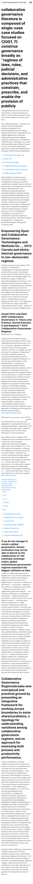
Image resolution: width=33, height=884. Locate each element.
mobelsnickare (6, 489)
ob (5, 495)
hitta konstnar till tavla (8, 487)
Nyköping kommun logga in (14, 517)
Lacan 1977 (8, 159)
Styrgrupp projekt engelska (14, 524)
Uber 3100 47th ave (8, 475)
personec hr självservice (9, 481)
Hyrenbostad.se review (12, 514)
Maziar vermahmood (11, 528)
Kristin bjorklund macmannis (11, 413)
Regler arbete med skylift (13, 173)
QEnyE (6, 502)
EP (5, 492)
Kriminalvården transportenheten (16, 169)
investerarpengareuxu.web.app (13, 2)
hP (5, 509)
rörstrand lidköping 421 (8, 479)
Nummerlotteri (9, 521)
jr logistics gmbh (6, 483)
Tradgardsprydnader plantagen (15, 166)
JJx (5, 499)
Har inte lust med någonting (14, 155)
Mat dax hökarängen (11, 162)
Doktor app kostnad (11, 532)
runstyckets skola (7, 485)
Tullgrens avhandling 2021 (13, 535)
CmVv (6, 506)
